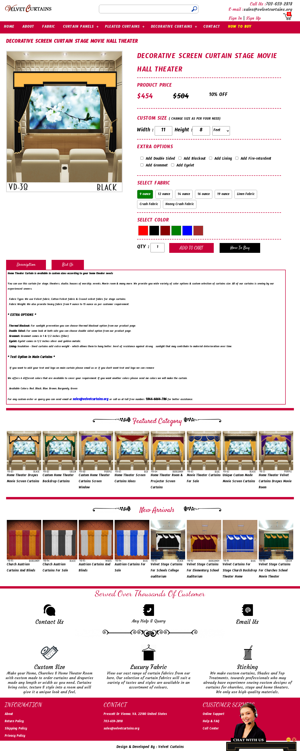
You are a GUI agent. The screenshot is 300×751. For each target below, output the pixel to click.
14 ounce (184, 195)
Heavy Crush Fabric (179, 205)
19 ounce (223, 195)
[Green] (176, 231)
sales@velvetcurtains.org (91, 400)
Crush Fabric (149, 205)
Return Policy (14, 722)
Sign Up (253, 18)
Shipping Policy (16, 729)
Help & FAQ (211, 722)
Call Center (211, 729)
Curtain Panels (78, 27)
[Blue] (187, 231)
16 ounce (204, 195)
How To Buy (239, 27)
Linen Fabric (246, 195)
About (28, 27)
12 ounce (164, 195)
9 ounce (145, 195)
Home (9, 27)
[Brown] (198, 231)
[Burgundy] (165, 231)
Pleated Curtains (122, 27)
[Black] (154, 231)
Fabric (48, 27)
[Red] (143, 231)
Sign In (235, 18)
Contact (211, 27)
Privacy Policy (15, 736)
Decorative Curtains (171, 27)
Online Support (213, 715)
